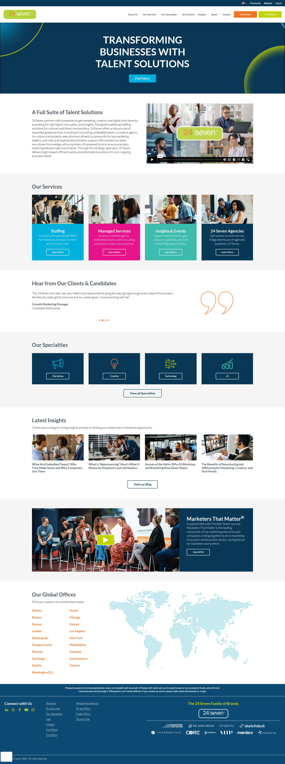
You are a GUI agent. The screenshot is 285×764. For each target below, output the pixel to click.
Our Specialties (169, 14)
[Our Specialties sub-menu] (179, 15)
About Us (132, 14)
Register (268, 3)
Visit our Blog (142, 484)
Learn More (58, 252)
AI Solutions (188, 14)
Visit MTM (198, 552)
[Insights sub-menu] (208, 15)
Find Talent (270, 14)
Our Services (149, 14)
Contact (226, 14)
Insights (202, 14)
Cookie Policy (83, 713)
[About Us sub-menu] (139, 15)
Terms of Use (83, 719)
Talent (214, 14)
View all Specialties (142, 393)
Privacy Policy (83, 708)
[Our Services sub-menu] (158, 15)
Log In (279, 3)
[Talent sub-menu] (219, 15)
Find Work (245, 14)
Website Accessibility (87, 703)
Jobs (48, 719)
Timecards (255, 3)
